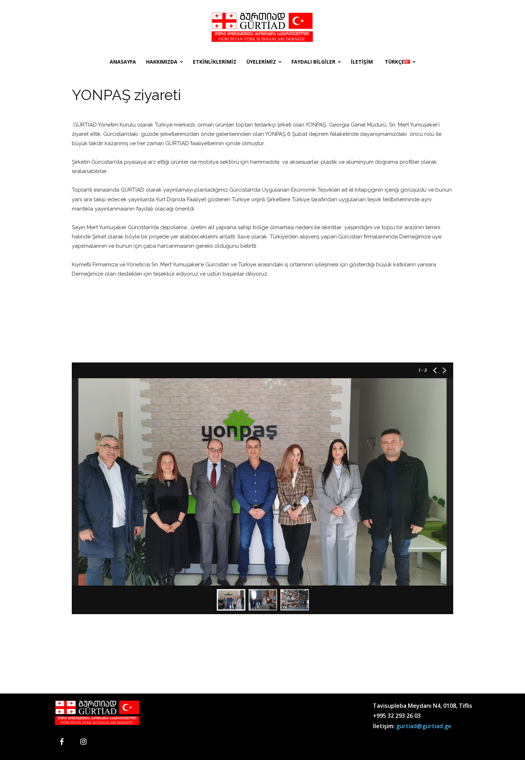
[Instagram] (83, 742)
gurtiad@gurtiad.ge (423, 726)
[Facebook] (62, 742)
